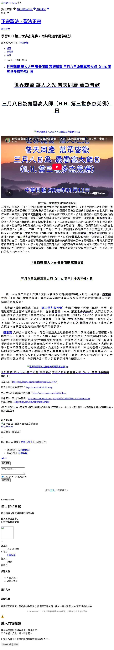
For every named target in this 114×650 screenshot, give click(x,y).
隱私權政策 (72, 611)
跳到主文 (5, 29)
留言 (30, 442)
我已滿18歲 (6, 644)
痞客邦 (24, 442)
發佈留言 (5, 480)
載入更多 (5, 463)
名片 (9, 55)
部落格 (10, 52)
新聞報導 (22, 453)
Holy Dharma (7, 426)
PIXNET (36, 611)
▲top (3, 458)
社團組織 (23, 43)
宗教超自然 (23, 450)
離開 (16, 644)
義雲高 (7, 332)
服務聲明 (83, 611)
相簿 (9, 48)
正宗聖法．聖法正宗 (21, 21)
